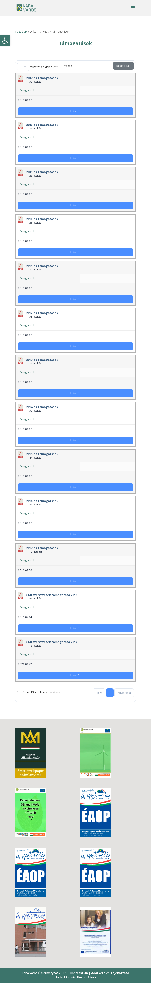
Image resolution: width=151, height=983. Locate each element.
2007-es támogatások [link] (42, 78)
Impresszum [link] (79, 973)
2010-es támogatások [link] (42, 219)
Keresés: (67, 66)
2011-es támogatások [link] (42, 266)
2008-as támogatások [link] (42, 125)
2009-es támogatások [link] (42, 172)
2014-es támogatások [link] (42, 407)
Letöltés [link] (75, 111)
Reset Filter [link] (123, 66)
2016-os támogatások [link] (42, 501)
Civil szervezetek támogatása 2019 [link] (51, 642)
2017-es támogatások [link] (42, 548)
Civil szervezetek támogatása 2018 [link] (51, 595)
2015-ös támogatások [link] (42, 454)
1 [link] (110, 693)
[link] (5, 40)
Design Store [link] (86, 977)
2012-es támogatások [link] (42, 313)
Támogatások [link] (26, 90)
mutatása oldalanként (43, 67)
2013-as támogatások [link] (42, 360)
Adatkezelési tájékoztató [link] (110, 973)
